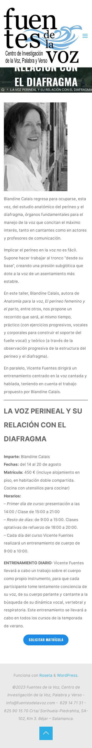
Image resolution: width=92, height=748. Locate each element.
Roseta (45, 675)
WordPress (67, 675)
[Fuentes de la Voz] (43, 35)
